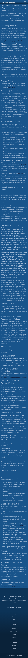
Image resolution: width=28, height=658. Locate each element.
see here (20, 173)
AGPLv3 (23, 164)
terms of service (19, 525)
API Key (15, 631)
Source (14, 637)
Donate (14, 648)
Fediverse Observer (8, 2)
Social (14, 645)
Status (14, 628)
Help (14, 619)
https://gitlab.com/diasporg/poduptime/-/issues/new (14, 41)
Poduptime (19, 655)
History (14, 613)
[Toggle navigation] (25, 2)
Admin (14, 610)
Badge (14, 616)
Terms (14, 634)
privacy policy (11, 87)
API (11, 631)
